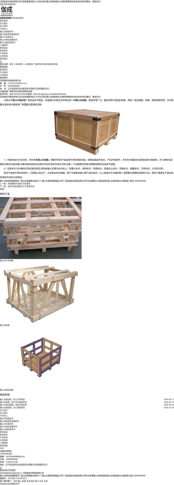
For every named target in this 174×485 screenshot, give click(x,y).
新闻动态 (4, 47)
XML (2, 448)
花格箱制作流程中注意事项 (19, 183)
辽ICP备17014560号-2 (17, 478)
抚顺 (24, 481)
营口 (37, 481)
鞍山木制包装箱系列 (8, 39)
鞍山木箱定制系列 (7, 42)
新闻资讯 (4, 50)
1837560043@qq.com (17, 83)
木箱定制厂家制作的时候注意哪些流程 (41, 64)
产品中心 (4, 28)
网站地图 (4, 445)
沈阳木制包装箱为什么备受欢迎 (21, 186)
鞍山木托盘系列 (6, 36)
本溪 (28, 481)
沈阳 (15, 481)
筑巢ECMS (14, 483)
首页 (11, 64)
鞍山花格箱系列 (6, 31)
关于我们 (4, 23)
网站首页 (4, 20)
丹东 (41, 481)
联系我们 (4, 58)
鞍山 (19, 481)
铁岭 (33, 481)
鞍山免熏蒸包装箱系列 (9, 34)
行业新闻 (4, 53)
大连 (46, 481)
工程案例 (4, 45)
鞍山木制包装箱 (39, 1)
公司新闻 (4, 55)
